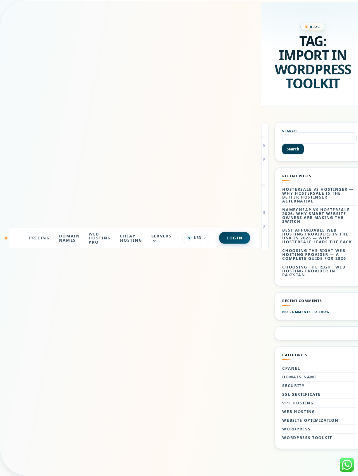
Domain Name (299, 377)
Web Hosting (298, 412)
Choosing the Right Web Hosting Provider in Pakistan (313, 271)
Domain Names (69, 238)
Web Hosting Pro (100, 238)
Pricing (39, 238)
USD (194, 237)
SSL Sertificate (301, 394)
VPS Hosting (298, 403)
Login (234, 238)
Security (293, 386)
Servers (161, 236)
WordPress (296, 429)
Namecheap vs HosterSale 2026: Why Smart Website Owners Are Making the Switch (316, 215)
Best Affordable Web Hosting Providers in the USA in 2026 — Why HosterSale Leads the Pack (317, 236)
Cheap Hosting (131, 238)
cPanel (291, 368)
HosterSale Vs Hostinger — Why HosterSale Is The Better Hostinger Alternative (317, 195)
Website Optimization (310, 420)
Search (289, 131)
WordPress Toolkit (307, 438)
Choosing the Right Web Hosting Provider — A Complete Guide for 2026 (314, 254)
